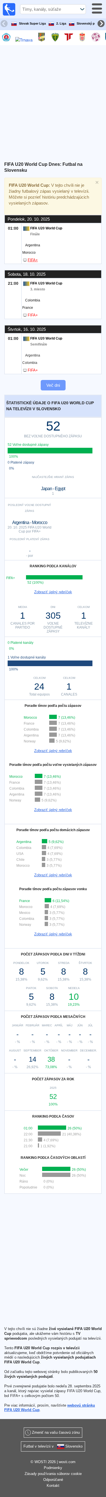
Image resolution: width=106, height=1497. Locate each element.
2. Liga (61, 23)
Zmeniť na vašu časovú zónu (56, 1432)
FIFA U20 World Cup (46, 228)
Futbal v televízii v (53, 1446)
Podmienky (53, 1468)
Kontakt (53, 1485)
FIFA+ (33, 260)
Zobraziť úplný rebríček (53, 592)
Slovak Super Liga (32, 23)
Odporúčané (53, 1480)
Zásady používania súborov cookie (53, 1474)
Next (102, 24)
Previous (5, 24)
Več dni (53, 385)
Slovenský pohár (89, 23)
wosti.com (67, 1462)
